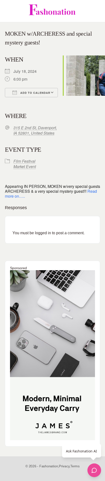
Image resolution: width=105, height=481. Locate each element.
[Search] (96, 11)
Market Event (24, 166)
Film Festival (24, 161)
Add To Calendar (34, 93)
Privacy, (64, 466)
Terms (75, 466)
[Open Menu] (8, 11)
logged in (43, 233)
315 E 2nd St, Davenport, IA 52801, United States (35, 130)
